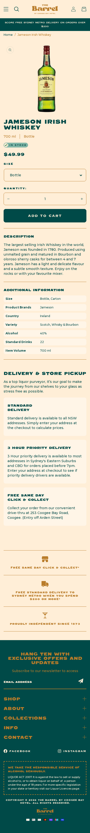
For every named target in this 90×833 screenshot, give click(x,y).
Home (8, 35)
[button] (6, 9)
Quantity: (15, 188)
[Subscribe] (81, 681)
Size (8, 163)
